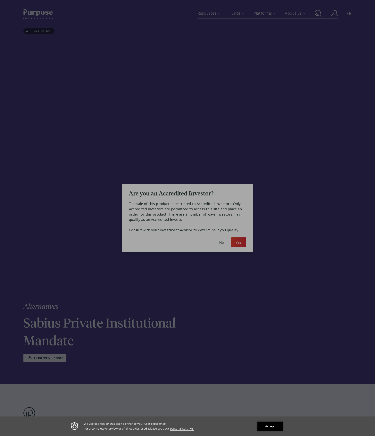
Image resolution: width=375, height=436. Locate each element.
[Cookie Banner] (187, 426)
